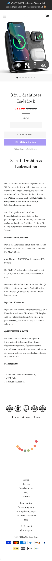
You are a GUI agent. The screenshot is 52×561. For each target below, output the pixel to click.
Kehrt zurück (26, 503)
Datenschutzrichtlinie (26, 515)
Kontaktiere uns (26, 488)
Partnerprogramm (26, 507)
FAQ (26, 492)
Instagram (27, 530)
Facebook (27, 526)
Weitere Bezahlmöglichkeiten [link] (25, 149)
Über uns (26, 484)
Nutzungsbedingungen (26, 511)
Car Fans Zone (31, 537)
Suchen (26, 480)
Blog (26, 519)
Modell (26, 118)
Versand (26, 496)
